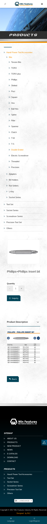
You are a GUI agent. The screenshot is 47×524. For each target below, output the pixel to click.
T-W (13, 138)
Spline (13, 115)
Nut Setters (14, 186)
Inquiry (15, 298)
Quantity (11, 283)
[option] (23, 251)
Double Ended (17, 150)
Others (9, 228)
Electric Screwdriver (19, 155)
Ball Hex (14, 109)
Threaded (15, 161)
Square (14, 97)
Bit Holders (13, 180)
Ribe (13, 120)
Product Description (17, 322)
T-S (12, 144)
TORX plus (16, 74)
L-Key (11, 191)
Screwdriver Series (14, 216)
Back (14, 379)
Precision (15, 167)
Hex (13, 103)
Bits (10, 57)
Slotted (14, 85)
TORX (14, 68)
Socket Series (15, 197)
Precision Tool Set (14, 222)
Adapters (13, 174)
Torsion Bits (16, 62)
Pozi (13, 91)
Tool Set (9, 204)
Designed (20, 513)
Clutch (14, 132)
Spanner (14, 126)
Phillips (14, 80)
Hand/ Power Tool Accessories (19, 52)
